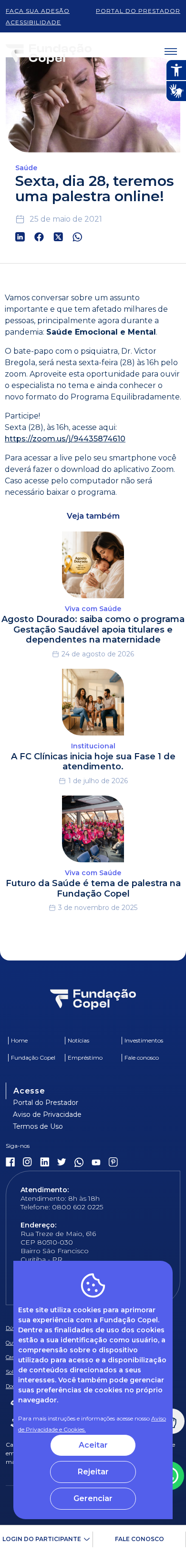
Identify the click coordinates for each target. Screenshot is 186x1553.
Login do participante (41, 1539)
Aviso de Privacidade (47, 1114)
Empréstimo (85, 1057)
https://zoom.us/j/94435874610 (65, 438)
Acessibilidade (33, 22)
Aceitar (93, 1445)
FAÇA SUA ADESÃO (38, 10)
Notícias (78, 1040)
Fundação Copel (33, 1057)
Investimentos (143, 1040)
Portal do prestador (138, 10)
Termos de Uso (38, 1126)
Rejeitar (93, 1471)
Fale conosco (139, 1539)
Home (19, 1040)
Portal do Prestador (45, 1102)
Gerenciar (93, 1498)
